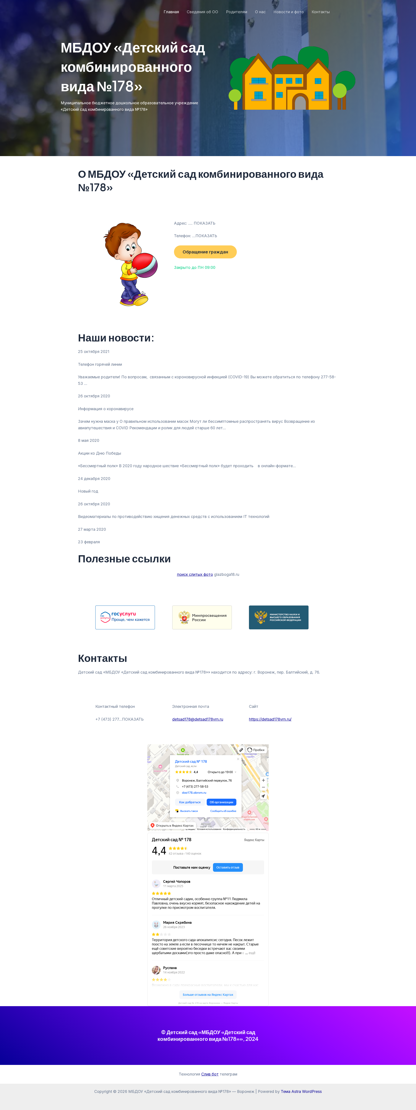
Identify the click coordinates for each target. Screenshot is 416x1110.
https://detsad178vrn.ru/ (270, 719)
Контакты (321, 12)
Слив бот (210, 1074)
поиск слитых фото (195, 574)
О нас (260, 12)
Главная (171, 12)
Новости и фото (288, 12)
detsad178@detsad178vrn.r (196, 719)
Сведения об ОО (202, 12)
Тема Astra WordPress (301, 1091)
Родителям (236, 12)
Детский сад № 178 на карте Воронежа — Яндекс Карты (208, 1003)
